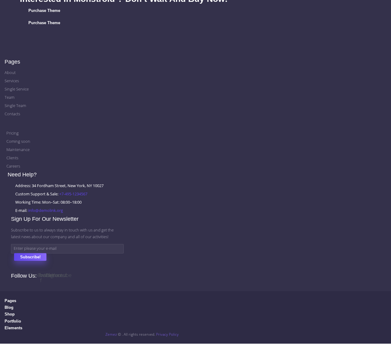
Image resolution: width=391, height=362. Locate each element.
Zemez (111, 334)
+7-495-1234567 (73, 194)
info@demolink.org (45, 210)
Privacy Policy (167, 334)
